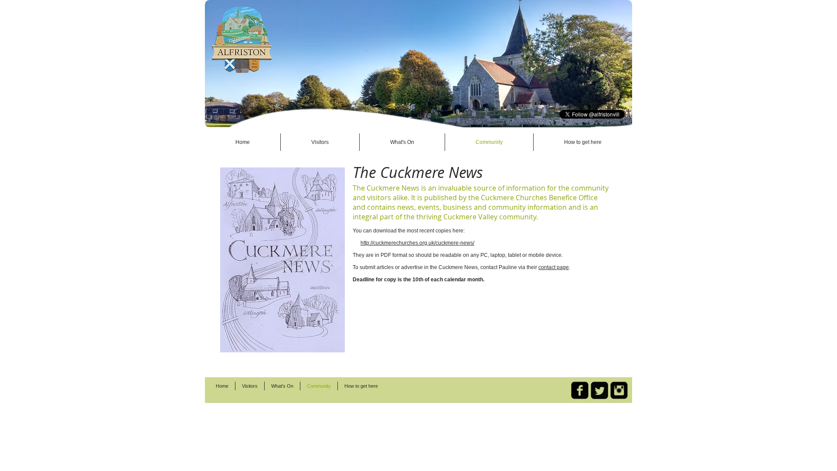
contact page (553, 267)
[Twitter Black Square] (599, 390)
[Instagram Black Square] (619, 390)
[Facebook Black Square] (580, 390)
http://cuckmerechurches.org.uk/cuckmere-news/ (417, 243)
